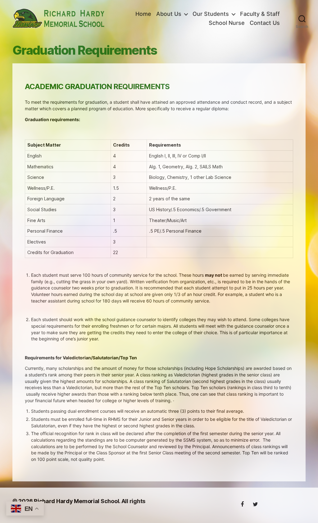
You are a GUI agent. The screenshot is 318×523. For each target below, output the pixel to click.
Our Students (211, 14)
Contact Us (265, 23)
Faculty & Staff (260, 14)
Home (143, 14)
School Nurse (227, 23)
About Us (168, 14)
